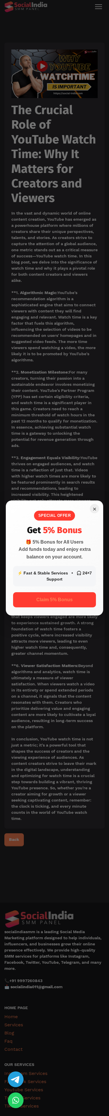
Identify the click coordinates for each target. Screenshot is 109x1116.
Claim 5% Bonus (54, 599)
